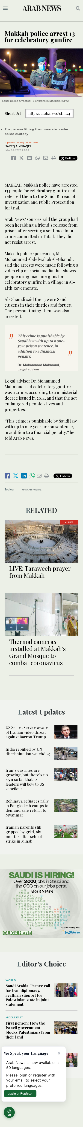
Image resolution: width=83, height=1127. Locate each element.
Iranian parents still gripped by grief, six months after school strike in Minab (24, 834)
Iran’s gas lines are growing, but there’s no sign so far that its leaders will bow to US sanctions (27, 779)
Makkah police (32, 489)
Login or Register (20, 1093)
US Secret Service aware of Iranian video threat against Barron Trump (27, 732)
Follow (69, 158)
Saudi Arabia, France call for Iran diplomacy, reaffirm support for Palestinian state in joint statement (28, 995)
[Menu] (5, 8)
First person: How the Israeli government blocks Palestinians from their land (28, 1029)
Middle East (14, 1017)
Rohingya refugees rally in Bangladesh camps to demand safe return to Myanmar (27, 807)
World (11, 980)
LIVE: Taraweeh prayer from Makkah (40, 571)
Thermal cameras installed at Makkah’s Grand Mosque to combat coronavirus (37, 652)
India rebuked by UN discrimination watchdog (28, 751)
